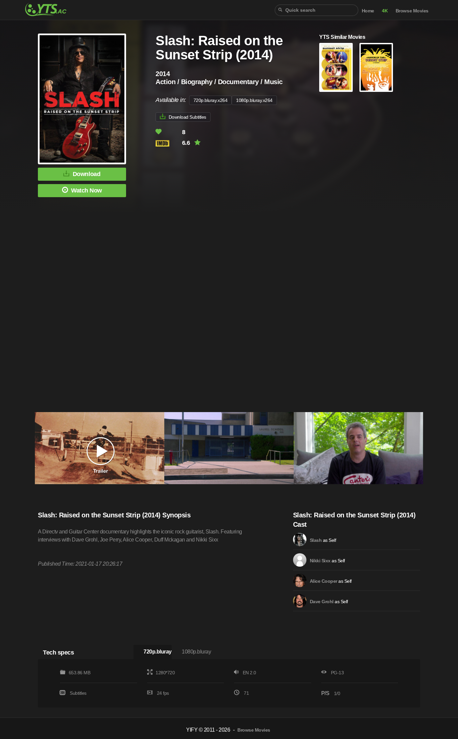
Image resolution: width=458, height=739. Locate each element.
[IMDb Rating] (168, 143)
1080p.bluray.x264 (254, 100)
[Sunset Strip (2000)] (336, 67)
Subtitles (78, 693)
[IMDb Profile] (299, 539)
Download (86, 174)
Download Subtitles (187, 117)
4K (385, 10)
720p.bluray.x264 (210, 100)
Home (368, 10)
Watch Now (86, 190)
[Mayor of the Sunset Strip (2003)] (376, 67)
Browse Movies (412, 10)
